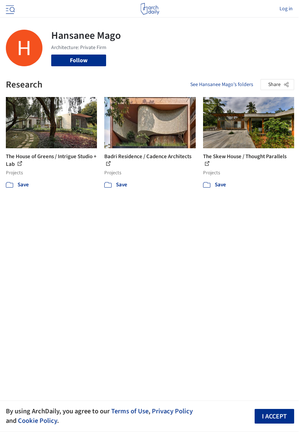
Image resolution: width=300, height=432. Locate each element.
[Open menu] (9, 9)
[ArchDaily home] (149, 9)
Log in (286, 8)
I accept (274, 416)
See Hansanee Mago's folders (221, 84)
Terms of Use (130, 411)
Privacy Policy (172, 411)
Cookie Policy (37, 420)
